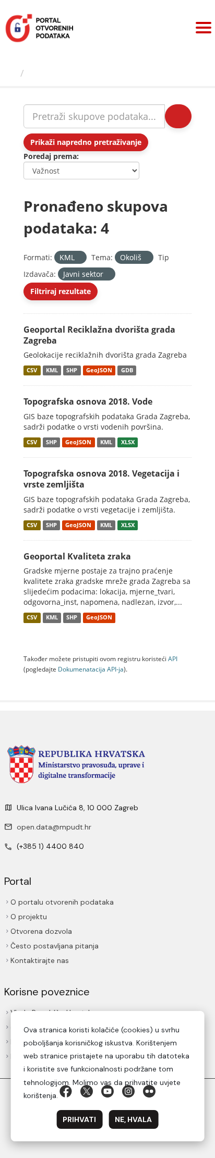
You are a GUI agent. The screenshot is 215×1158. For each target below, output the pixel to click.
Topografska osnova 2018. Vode (87, 401)
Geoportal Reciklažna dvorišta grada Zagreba (99, 335)
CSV (32, 370)
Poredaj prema (50, 156)
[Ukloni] (79, 258)
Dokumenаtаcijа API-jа (91, 669)
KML (52, 370)
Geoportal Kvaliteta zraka (77, 556)
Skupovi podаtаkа (71, 73)
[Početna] (11, 73)
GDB (127, 370)
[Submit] (178, 116)
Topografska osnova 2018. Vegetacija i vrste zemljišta (101, 479)
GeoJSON (99, 370)
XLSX (128, 442)
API (172, 658)
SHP (71, 370)
